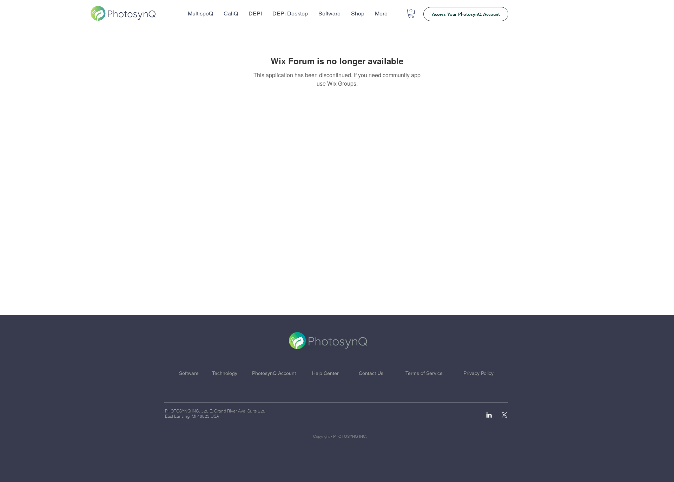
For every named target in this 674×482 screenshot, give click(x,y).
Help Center (325, 373)
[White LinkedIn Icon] (489, 415)
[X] (504, 415)
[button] (411, 13)
